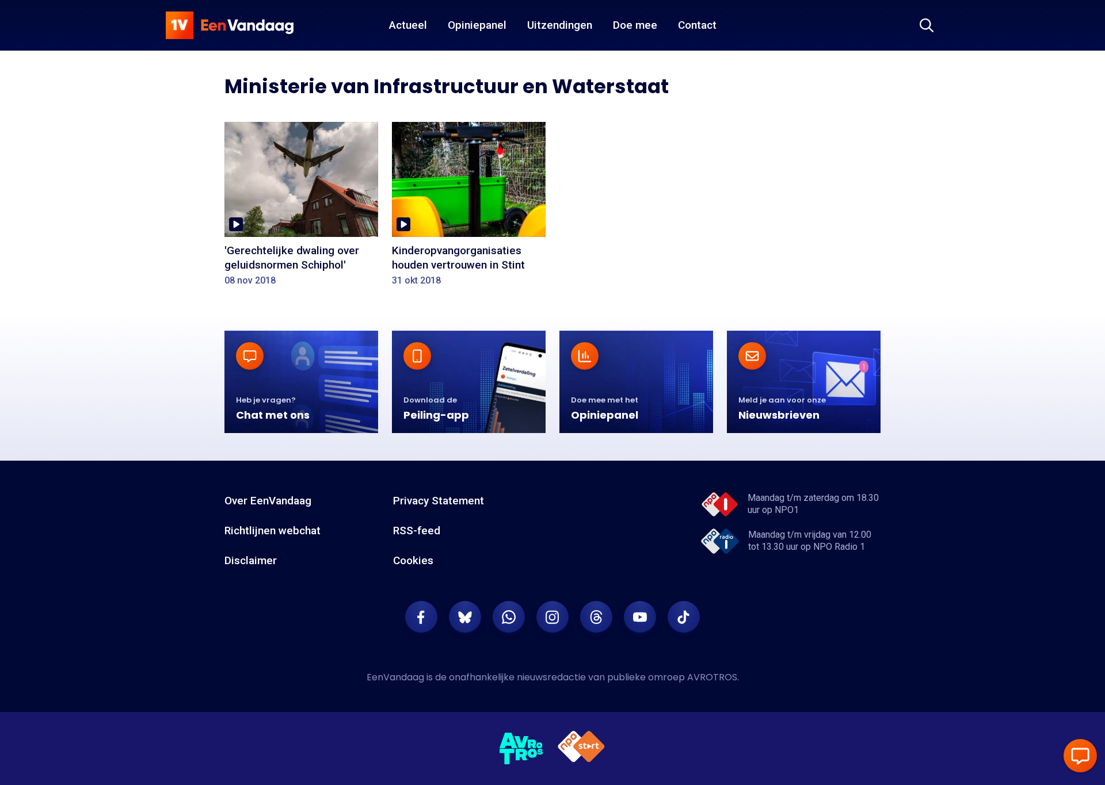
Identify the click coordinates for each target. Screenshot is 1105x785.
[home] (230, 25)
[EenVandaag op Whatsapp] (509, 617)
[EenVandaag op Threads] (596, 617)
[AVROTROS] (521, 749)
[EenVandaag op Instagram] (552, 617)
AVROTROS (712, 677)
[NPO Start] (581, 748)
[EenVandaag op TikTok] (684, 617)
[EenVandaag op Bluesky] (465, 617)
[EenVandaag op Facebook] (421, 617)
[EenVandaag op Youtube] (640, 617)
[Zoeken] (926, 25)
